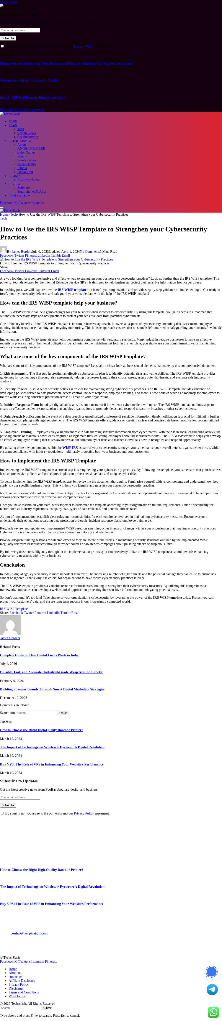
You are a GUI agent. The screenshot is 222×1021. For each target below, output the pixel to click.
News (13, 125)
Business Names (28, 180)
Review (14, 183)
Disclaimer (16, 988)
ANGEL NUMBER (31, 148)
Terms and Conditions (24, 992)
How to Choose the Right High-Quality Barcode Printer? (41, 730)
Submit (47, 1008)
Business (15, 176)
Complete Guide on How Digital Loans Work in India (39, 655)
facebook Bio (26, 164)
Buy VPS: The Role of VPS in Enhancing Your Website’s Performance (51, 764)
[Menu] (1, 207)
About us (15, 973)
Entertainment (21, 141)
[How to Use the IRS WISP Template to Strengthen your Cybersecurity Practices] (56, 259)
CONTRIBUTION (20, 195)
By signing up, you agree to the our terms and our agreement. (57, 46)
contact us (15, 976)
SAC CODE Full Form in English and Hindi (32, 97)
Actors (21, 144)
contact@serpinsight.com (29, 933)
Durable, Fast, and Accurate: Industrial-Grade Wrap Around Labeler (51, 672)
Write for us (17, 996)
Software (23, 187)
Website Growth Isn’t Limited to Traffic (29, 80)
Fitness (22, 168)
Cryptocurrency (28, 137)
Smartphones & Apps (32, 191)
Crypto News (26, 133)
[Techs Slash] (10, 114)
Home (13, 121)
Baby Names (26, 152)
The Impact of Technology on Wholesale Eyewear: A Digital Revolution (52, 747)
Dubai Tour (25, 172)
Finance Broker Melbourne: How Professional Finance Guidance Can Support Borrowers (66, 63)
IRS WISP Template (14, 609)
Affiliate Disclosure (22, 980)
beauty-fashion (27, 160)
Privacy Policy (84, 46)
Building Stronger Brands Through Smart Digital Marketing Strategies (52, 689)
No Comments (90, 251)
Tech (20, 129)
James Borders (22, 251)
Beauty (22, 156)
